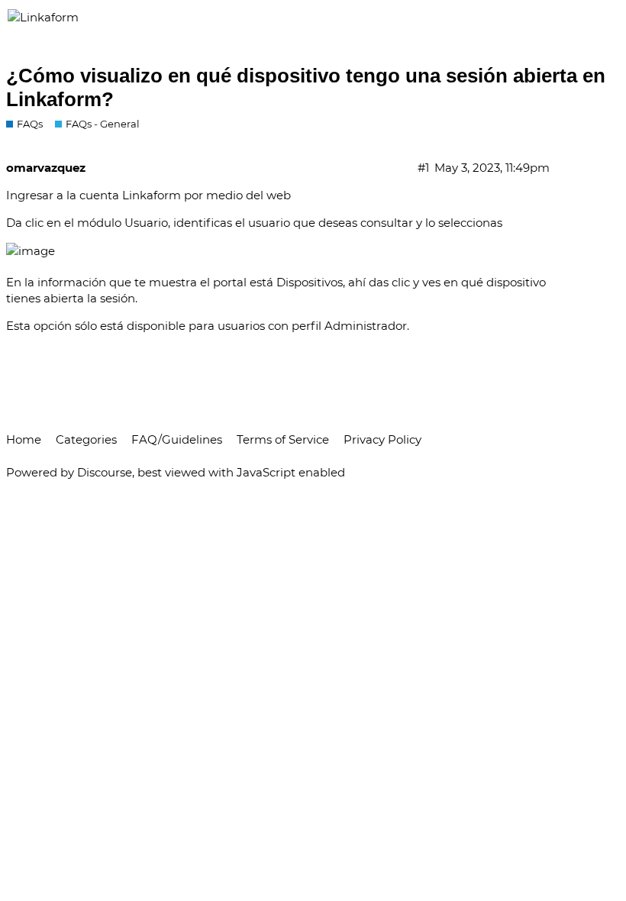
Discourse (104, 472)
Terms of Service (283, 439)
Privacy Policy (382, 439)
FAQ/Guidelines (176, 439)
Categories (86, 439)
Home (23, 439)
